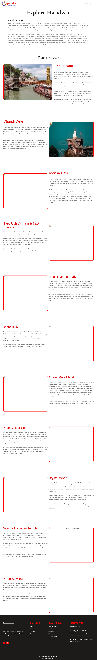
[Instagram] (7, 643)
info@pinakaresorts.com (80, 646)
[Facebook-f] (4, 643)
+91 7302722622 (87, 3)
